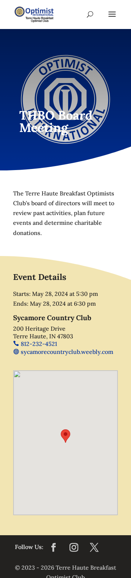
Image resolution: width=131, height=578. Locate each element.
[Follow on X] (94, 547)
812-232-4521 (39, 343)
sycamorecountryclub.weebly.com (67, 351)
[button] (65, 436)
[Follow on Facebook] (53, 547)
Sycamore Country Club (52, 317)
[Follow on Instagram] (74, 547)
